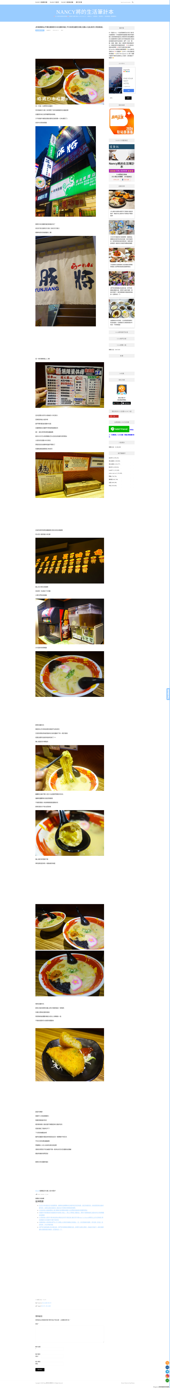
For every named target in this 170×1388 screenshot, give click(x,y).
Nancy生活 (54, 2)
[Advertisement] (69, 46)
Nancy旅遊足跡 (41, 2)
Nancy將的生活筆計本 (85, 12)
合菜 (110, 482)
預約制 (111, 479)
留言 (37, 1324)
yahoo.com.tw (112, 473)
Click (168, 694)
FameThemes (132, 1383)
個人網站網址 (37, 1362)
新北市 (37, 1191)
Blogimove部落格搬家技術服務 (161, 1387)
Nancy (49, 30)
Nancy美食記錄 (67, 2)
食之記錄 (48, 1306)
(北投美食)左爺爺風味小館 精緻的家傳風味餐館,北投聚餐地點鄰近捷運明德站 (63, 1210)
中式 (110, 485)
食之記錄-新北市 (39, 30)
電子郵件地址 (37, 1355)
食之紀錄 (111, 461)
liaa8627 (111, 470)
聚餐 (110, 476)
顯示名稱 (37, 1348)
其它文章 (79, 2)
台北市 (111, 458)
